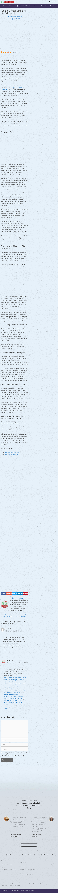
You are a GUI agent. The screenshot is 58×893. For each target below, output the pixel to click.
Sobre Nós (12, 6)
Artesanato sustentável (12, 452)
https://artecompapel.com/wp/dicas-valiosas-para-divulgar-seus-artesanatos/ (15, 686)
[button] (29, 845)
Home (4, 6)
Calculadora (43, 6)
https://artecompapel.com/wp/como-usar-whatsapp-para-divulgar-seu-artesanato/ (15, 680)
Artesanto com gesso (11, 454)
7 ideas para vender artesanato (29, 866)
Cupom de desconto (16, 885)
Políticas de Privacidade (8, 884)
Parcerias (43, 884)
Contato (52, 6)
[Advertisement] (14, 526)
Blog (35, 6)
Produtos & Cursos (25, 6)
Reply (4, 654)
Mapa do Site (33, 884)
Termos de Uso (22, 884)
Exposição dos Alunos (7, 864)
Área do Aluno (52, 1)
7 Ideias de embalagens (26, 874)
